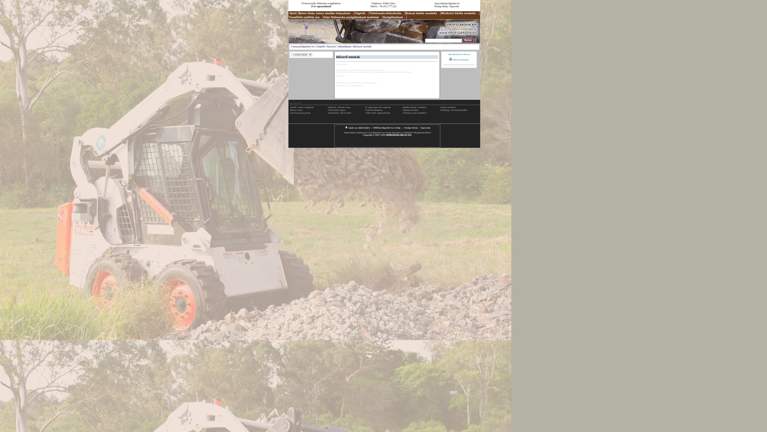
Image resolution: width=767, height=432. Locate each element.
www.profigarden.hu (303, 46)
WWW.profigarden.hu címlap (387, 128)
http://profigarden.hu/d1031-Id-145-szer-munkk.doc (390, 72)
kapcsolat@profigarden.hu (447, 3)
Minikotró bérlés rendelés (458, 13)
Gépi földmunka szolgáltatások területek (351, 17)
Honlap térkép (441, 6)
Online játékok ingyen (337, 110)
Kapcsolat (454, 6)
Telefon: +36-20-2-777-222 (383, 6)
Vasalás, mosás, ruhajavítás (302, 107)
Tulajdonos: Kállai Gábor (383, 3)
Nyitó (293, 13)
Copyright (367, 135)
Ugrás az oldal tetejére (359, 128)
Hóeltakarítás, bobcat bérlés (339, 113)
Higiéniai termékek (410, 110)
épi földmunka (343, 83)
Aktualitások (344, 46)
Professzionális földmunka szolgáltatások (321, 3)
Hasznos (331, 46)
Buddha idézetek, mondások (414, 107)
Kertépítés (340, 86)
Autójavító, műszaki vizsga (339, 107)
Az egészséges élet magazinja (378, 107)
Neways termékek (448, 107)
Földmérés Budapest (374, 110)
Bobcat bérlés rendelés (421, 13)
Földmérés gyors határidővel (414, 113)
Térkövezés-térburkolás (385, 13)
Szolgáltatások (393, 17)
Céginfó (360, 13)
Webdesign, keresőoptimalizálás (453, 110)
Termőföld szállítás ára (304, 17)
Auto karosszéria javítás (300, 113)
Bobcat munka (296, 110)
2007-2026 (380, 135)
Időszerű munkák (362, 46)
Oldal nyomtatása (460, 60)
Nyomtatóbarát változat (459, 54)
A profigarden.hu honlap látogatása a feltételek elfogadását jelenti (400, 132)
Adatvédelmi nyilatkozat (355, 132)
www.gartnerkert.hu (369, 83)
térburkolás (354, 83)
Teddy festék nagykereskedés (377, 113)
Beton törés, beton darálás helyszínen (325, 13)
